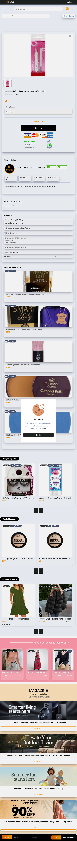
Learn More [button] (42, 428)
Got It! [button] (38, 435)
